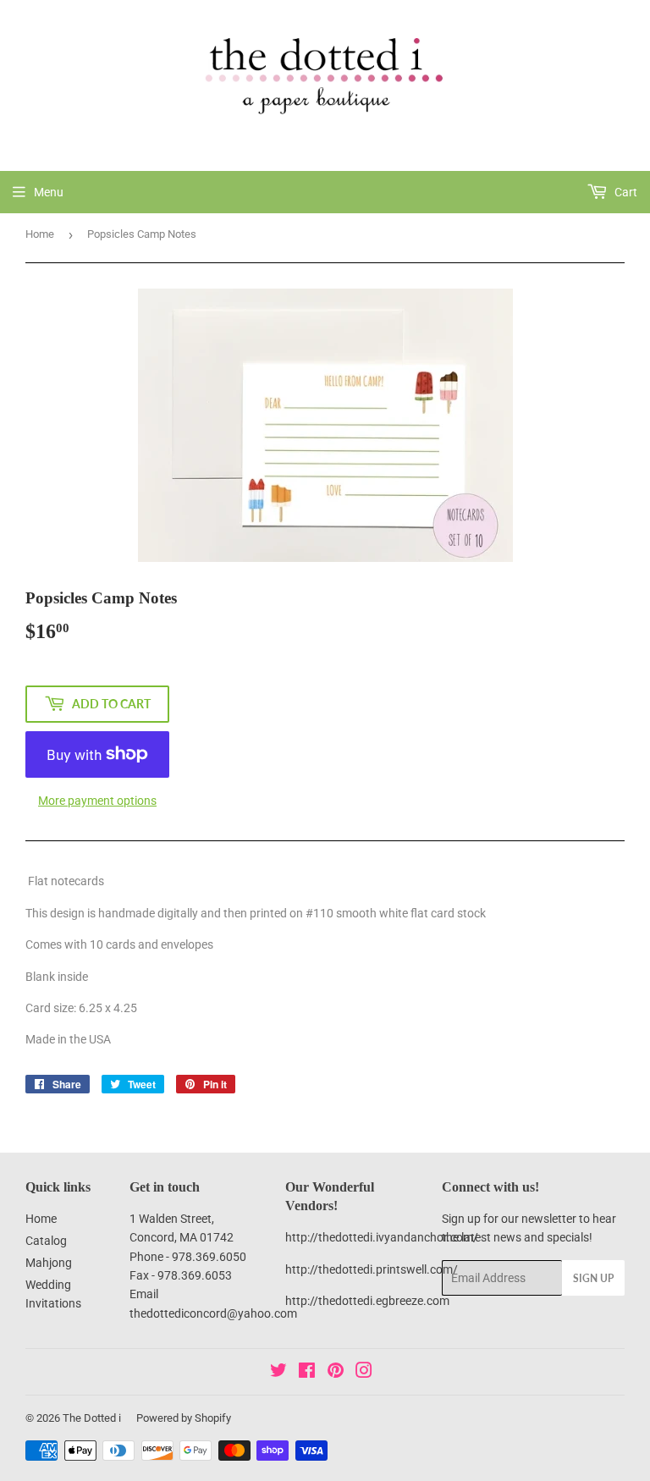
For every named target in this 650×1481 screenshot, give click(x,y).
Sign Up (593, 1278)
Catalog (46, 1240)
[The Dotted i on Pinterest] (335, 1372)
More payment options (97, 800)
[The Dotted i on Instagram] (363, 1372)
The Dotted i (92, 1418)
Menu (48, 192)
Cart (624, 192)
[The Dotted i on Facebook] (307, 1372)
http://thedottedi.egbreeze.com (367, 1301)
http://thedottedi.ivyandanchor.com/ (381, 1237)
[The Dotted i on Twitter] (278, 1372)
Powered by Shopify (183, 1418)
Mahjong (48, 1262)
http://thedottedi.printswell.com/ (371, 1269)
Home (39, 234)
